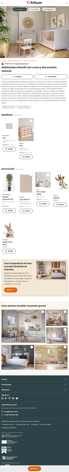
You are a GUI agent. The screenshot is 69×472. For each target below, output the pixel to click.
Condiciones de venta (22, 424)
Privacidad (34, 424)
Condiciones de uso (7, 424)
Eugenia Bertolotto (22, 64)
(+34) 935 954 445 (11, 415)
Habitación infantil (29, 61)
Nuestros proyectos (15, 61)
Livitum (3, 61)
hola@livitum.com (11, 412)
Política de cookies (45, 424)
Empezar (9, 290)
